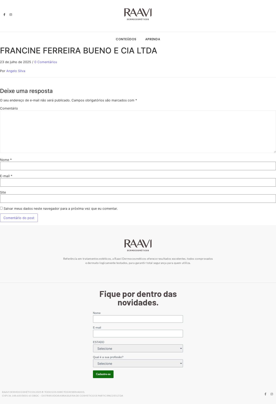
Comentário (9, 108)
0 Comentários (45, 62)
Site (3, 192)
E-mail (6, 176)
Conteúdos (126, 39)
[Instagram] (10, 14)
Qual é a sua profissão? (108, 357)
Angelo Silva (15, 71)
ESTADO (98, 342)
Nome (6, 159)
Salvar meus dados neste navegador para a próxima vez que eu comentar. (61, 208)
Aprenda (152, 39)
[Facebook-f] (4, 14)
